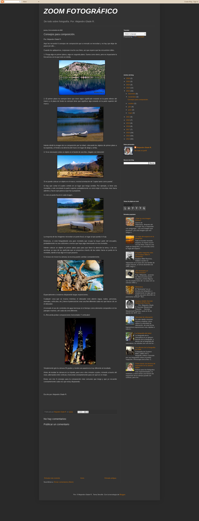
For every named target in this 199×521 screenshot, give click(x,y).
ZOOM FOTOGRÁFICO (81, 11)
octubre (131, 103)
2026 (128, 78)
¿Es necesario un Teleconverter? (141, 272)
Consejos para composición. (138, 99)
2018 (128, 126)
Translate (140, 37)
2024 (128, 85)
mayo (130, 113)
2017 (128, 129)
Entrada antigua (110, 478)
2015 (128, 136)
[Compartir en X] (83, 412)
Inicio (82, 478)
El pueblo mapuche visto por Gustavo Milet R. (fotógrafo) (144, 254)
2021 (128, 117)
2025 (128, 81)
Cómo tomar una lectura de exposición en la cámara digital (145, 365)
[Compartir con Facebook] (85, 412)
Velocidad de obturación (144, 317)
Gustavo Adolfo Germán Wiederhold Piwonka (144, 302)
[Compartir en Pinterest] (87, 412)
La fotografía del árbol (143, 333)
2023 (128, 88)
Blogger (122, 494)
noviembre (132, 97)
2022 (128, 91)
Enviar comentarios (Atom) (63, 482)
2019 (128, 123)
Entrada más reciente (52, 478)
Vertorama (139, 287)
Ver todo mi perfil (140, 150)
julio (130, 107)
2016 (128, 133)
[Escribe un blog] (81, 412)
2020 (128, 120)
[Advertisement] (138, 55)
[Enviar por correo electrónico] (79, 412)
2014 (128, 139)
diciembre (132, 94)
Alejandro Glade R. (144, 147)
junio (130, 110)
